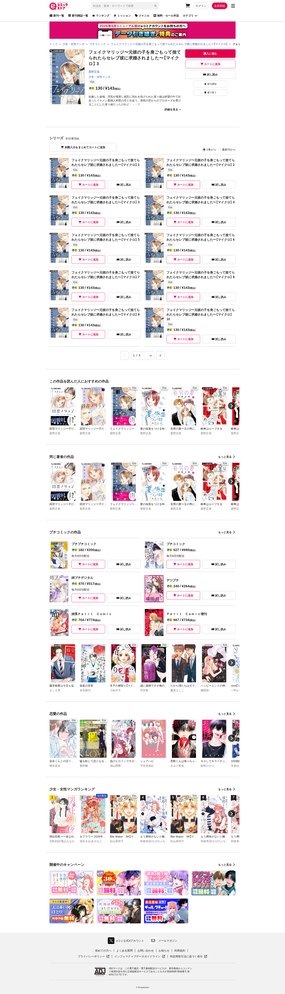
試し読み (212, 74)
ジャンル (144, 15)
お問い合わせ (145, 950)
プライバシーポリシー (94, 956)
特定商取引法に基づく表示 (188, 956)
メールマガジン (167, 940)
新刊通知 (212, 84)
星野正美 (94, 71)
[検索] (155, 6)
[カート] (187, 5)
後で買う (212, 92)
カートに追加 (212, 64)
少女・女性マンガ (99, 76)
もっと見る (225, 456)
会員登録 (219, 5)
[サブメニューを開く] (233, 5)
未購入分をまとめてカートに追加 (85, 147)
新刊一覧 (58, 15)
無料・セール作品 (168, 15)
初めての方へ (103, 950)
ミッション (124, 15)
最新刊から (229, 149)
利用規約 (179, 950)
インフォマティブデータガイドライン (137, 956)
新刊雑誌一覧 (80, 15)
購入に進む (210, 53)
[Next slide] (232, 406)
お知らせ (164, 950)
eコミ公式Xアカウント (127, 941)
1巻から (211, 149)
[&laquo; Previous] (124, 355)
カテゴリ (188, 15)
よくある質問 (124, 950)
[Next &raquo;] (160, 355)
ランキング (103, 15)
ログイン (201, 5)
